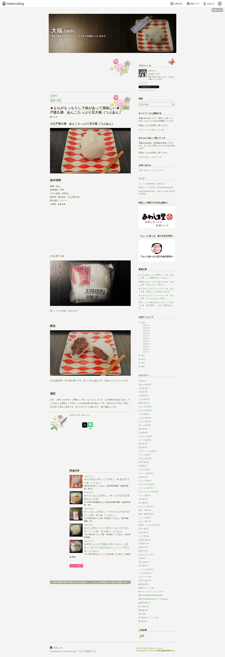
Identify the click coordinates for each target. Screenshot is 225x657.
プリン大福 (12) (145, 495)
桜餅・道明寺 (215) (146, 514)
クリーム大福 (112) (146, 488)
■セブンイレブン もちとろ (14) (151, 592)
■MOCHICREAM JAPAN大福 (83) (150, 595)
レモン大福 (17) (145, 455)
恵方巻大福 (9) (144, 540)
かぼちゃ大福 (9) (145, 436)
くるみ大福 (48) (145, 418)
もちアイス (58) (145, 577)
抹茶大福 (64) (144, 403)
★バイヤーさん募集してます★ (151, 130)
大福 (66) (142, 381)
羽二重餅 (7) (143, 503)
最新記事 (143, 269)
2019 (143, 363)
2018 (143, 367)
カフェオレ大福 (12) (146, 484)
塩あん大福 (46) (145, 384)
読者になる (217, 10)
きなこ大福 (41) (145, 425)
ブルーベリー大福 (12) (147, 451)
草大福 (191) (143, 392)
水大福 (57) (143, 499)
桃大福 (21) (143, 447)
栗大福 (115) (143, 429)
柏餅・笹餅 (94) (145, 510)
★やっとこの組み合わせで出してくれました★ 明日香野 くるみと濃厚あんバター (156, 305)
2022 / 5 (146, 341)
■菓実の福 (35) (144, 603)
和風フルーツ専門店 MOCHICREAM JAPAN (156, 187)
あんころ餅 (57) (145, 521)
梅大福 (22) (143, 444)
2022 (143, 323)
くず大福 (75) (144, 414)
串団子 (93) (143, 551)
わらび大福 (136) (145, 410)
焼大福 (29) (143, 477)
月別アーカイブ (146, 317)
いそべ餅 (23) (144, 536)
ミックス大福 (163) (146, 569)
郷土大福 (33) (144, 562)
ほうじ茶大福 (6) (145, 407)
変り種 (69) (143, 566)
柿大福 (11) (142, 466)
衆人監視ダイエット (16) (148, 617)
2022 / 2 (146, 349)
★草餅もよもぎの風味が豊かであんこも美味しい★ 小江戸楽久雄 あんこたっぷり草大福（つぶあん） (107, 547)
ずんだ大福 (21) (145, 421)
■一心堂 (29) (143, 606)
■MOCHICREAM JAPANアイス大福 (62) (153, 599)
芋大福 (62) (143, 432)
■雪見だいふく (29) (146, 588)
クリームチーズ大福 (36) (148, 492)
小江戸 (54, 123)
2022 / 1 (146, 352)
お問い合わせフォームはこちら (151, 170)
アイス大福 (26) (145, 573)
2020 (143, 359)
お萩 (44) (142, 558)
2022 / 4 (146, 344)
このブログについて (147, 90)
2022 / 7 (146, 336)
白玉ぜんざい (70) (146, 555)
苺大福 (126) (143, 395)
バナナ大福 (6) (144, 469)
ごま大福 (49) (144, 399)
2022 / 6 (146, 338)
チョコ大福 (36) (145, 481)
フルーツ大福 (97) (146, 473)
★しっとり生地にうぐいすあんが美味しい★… (111, 582)
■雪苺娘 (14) (143, 584)
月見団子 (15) (144, 543)
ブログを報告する (86, 651)
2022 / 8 (146, 333)
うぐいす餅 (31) (145, 518)
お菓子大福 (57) (145, 580)
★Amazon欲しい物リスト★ (150, 157)
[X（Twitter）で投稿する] (84, 425)
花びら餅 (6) (143, 529)
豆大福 (55, 117)
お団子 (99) (143, 547)
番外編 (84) (143, 610)
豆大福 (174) (143, 388)
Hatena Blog (69, 651)
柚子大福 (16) (144, 462)
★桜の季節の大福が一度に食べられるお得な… (69, 582)
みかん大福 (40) (145, 458)
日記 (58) (142, 614)
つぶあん (106, 123)
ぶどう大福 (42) (145, 440)
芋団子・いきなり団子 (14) (149, 525)
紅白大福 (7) (143, 532)
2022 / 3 (146, 347)
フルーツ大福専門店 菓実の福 (151, 184)
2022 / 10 (146, 328)
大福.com (62, 30)
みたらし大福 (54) (146, 506)
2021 (142, 355)
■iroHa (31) (142, 621)
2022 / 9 (146, 330)
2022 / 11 (146, 325)
